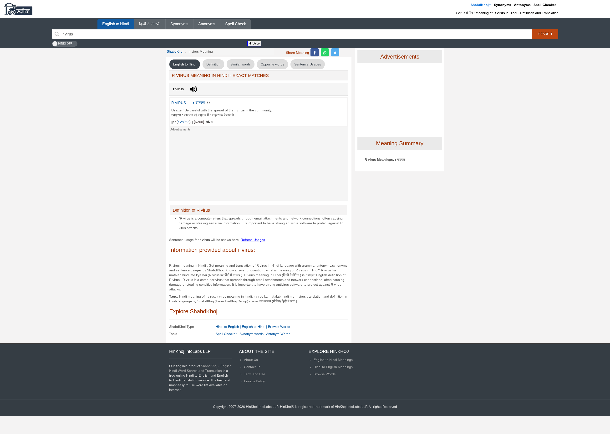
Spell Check (235, 24)
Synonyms (502, 5)
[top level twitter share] (335, 52)
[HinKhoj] (18, 9)
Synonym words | (252, 334)
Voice (256, 43)
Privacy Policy (254, 381)
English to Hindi (115, 24)
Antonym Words (278, 334)
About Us (251, 360)
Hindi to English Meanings (333, 367)
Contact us (252, 367)
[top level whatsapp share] (325, 52)
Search (545, 34)
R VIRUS (178, 103)
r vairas (183, 122)
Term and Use (254, 374)
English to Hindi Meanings (333, 360)
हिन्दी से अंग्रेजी (149, 24)
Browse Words (279, 327)
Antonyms (522, 5)
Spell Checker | (227, 334)
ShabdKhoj (480, 5)
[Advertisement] (258, 167)
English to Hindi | (255, 327)
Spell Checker (545, 5)
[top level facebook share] (314, 52)
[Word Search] (57, 34)
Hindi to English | (229, 327)
